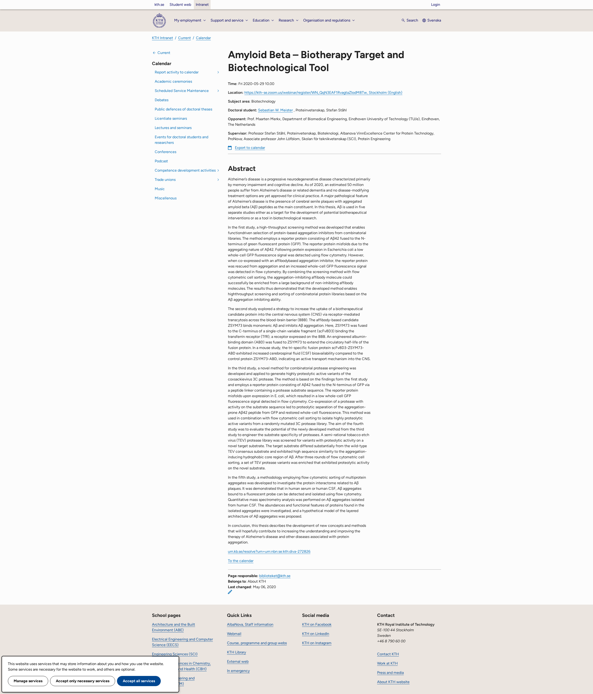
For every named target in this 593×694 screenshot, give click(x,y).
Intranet (202, 4)
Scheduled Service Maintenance (182, 90)
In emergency (238, 671)
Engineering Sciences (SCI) (175, 654)
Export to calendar (250, 147)
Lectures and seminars (173, 128)
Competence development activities (185, 170)
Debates (161, 100)
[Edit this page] (230, 592)
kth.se (159, 4)
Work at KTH (387, 663)
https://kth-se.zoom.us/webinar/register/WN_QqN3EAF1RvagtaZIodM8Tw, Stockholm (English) (323, 92)
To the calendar (240, 561)
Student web (180, 4)
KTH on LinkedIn (315, 633)
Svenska (434, 20)
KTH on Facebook (316, 624)
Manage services (28, 681)
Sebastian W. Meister (275, 110)
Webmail (234, 633)
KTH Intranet (162, 38)
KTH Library (236, 652)
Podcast (161, 161)
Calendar (203, 38)
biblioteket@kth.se (274, 576)
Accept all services (139, 681)
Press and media (390, 672)
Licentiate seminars (171, 118)
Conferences (165, 152)
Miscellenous (166, 198)
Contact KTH (388, 654)
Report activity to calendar (177, 72)
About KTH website (393, 682)
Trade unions (165, 179)
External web (238, 661)
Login (435, 4)
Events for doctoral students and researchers (181, 140)
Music (160, 189)
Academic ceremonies (173, 81)
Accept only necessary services (82, 681)
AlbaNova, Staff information (250, 624)
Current (184, 38)
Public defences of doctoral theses (183, 109)
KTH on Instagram (316, 643)
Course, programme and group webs (257, 643)
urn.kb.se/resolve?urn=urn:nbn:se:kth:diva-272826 (269, 551)
